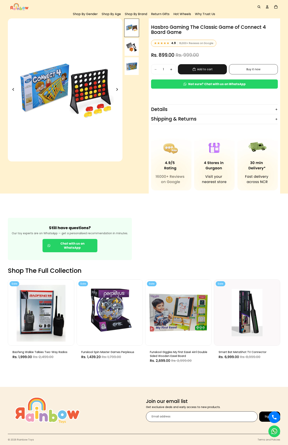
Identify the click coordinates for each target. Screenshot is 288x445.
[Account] (267, 7)
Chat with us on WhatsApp (72, 245)
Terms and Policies (269, 439)
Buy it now (253, 69)
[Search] (259, 7)
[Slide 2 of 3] (132, 47)
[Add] (68, 339)
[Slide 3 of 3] (132, 66)
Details (159, 109)
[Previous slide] (12, 90)
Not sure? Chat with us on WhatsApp (217, 84)
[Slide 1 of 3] (132, 28)
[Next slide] (118, 90)
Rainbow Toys (25, 439)
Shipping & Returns (174, 119)
